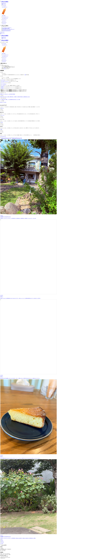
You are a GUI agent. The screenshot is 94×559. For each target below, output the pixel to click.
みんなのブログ (8, 30)
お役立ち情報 (7, 28)
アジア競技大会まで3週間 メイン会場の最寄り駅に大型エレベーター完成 (10, 99)
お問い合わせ (4, 3)
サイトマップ (4, 4)
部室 (25, 74)
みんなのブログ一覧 (3, 136)
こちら (5, 68)
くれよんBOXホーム (8, 27)
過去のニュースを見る (3, 102)
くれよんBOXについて (11, 29)
